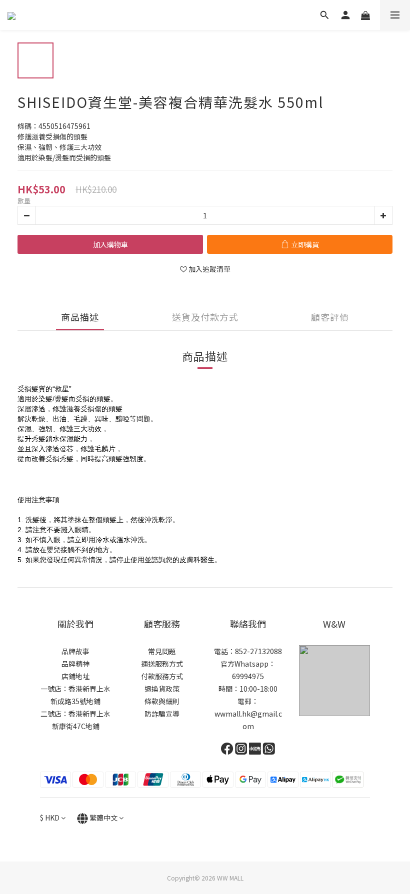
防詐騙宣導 (162, 714)
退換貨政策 (162, 689)
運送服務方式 (162, 664)
